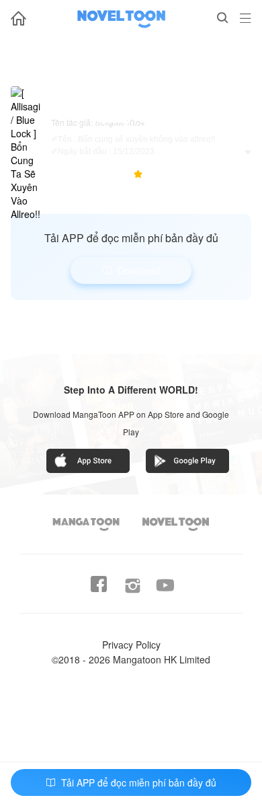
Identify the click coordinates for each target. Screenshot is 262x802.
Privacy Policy (131, 644)
